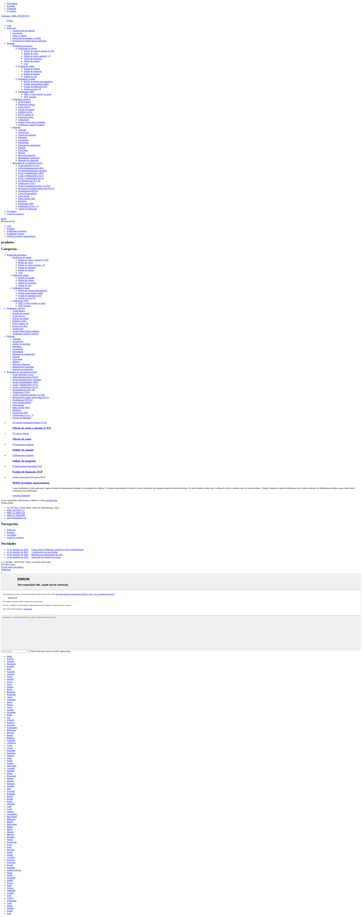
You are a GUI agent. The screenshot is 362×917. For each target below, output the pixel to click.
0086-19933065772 (15, 510)
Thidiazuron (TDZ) (26, 183)
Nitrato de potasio (32, 61)
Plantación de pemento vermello (26, 38)
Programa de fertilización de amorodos (29, 41)
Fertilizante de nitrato (27, 48)
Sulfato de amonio (32, 69)
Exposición (17, 33)
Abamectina (23, 132)
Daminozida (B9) (26, 203)
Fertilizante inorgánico (22, 46)
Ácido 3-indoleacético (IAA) (31, 175)
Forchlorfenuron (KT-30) (29, 181)
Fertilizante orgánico (21, 99)
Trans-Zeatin (23, 196)
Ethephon (22, 201)
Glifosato (22, 130)
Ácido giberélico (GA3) (28, 165)
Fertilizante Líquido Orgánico (31, 125)
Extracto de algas (25, 117)
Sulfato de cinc (30, 76)
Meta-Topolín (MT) (27, 198)
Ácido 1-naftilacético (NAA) (31, 178)
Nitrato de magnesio (33, 58)
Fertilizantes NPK (26, 91)
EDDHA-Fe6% (25, 112)
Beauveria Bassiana (27, 155)
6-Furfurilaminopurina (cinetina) (32, 170)
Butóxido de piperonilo (28, 160)
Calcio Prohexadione (27, 193)
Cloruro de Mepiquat (27, 209)
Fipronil (21, 147)
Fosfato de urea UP (32, 89)
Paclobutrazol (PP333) (28, 191)
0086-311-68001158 (16, 513)
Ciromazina (23, 140)
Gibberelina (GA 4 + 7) (28, 206)
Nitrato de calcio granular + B (37, 56)
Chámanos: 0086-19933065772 (15, 16)
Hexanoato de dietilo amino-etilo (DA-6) (36, 188)
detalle (27, 495)
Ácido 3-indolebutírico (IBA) (31, 173)
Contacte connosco (15, 214)
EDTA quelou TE (26, 114)
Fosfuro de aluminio (27, 135)
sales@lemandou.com (16, 518)
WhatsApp (6, 569)
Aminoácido (23, 119)
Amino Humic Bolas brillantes (31, 122)
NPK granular (30, 97)
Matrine (21, 153)
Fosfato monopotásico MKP (36, 84)
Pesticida (16, 127)
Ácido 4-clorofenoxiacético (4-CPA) (34, 186)
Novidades (11, 211)
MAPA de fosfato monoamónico (38, 81)
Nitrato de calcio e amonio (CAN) (39, 51)
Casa (9, 25)
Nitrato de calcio (31, 53)
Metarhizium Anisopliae (28, 158)
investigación (18, 495)
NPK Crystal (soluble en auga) (37, 94)
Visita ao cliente (19, 36)
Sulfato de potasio (32, 74)
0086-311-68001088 (16, 515)
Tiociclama (23, 150)
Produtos (11, 43)
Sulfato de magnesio (33, 71)
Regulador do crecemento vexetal (27, 163)
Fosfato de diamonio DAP (35, 86)
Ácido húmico (24, 102)
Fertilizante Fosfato (26, 79)
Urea (26, 64)
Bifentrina (22, 137)
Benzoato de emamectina (29, 145)
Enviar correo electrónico (12, 567)
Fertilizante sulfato (26, 66)
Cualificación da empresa (23, 30)
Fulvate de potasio (26, 109)
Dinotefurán (23, 142)
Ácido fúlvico (24, 107)
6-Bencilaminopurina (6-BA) (31, 168)
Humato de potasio (26, 104)
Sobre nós (11, 28)
